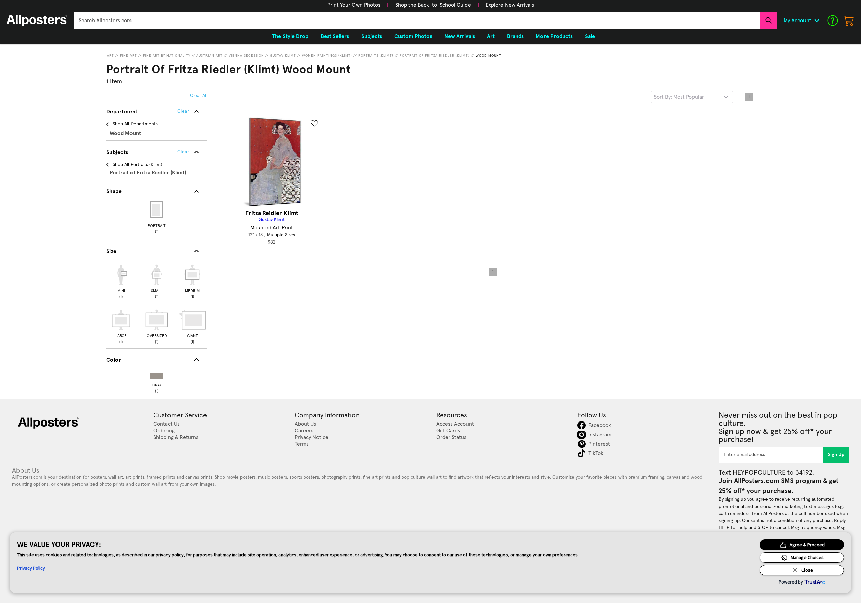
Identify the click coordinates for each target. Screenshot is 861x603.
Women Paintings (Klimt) (327, 55)
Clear (183, 152)
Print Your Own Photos (353, 5)
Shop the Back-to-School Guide (433, 5)
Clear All (198, 95)
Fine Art (128, 55)
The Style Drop (290, 36)
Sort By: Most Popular (679, 97)
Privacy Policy (31, 568)
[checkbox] (121, 280)
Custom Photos (413, 36)
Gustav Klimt (283, 55)
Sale (590, 36)
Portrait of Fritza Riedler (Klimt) (435, 55)
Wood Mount (488, 55)
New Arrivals (459, 36)
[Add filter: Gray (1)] (156, 374)
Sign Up (836, 454)
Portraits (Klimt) (376, 55)
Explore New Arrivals (510, 5)
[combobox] (417, 20)
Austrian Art (209, 55)
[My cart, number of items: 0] (849, 20)
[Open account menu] (816, 20)
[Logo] (37, 20)
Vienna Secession (246, 55)
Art (110, 55)
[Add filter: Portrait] (157, 209)
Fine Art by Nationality (166, 55)
